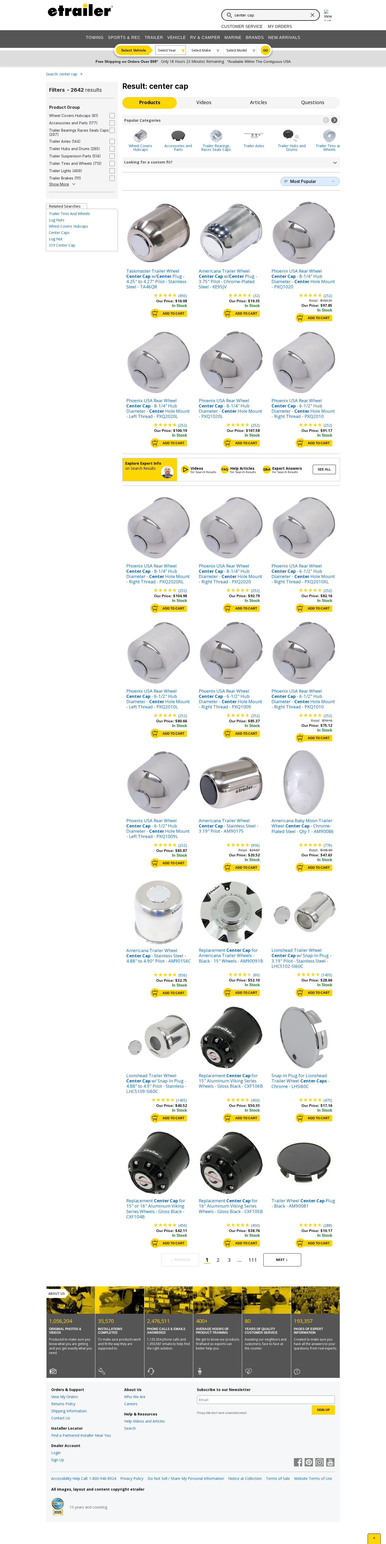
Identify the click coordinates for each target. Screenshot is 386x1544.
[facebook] (298, 1463)
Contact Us (60, 1417)
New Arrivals (284, 37)
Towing (95, 37)
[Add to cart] (155, 313)
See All (324, 469)
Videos (203, 102)
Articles (258, 102)
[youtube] (330, 1463)
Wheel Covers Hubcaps (140, 147)
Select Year (167, 50)
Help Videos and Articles (144, 1421)
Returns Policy (63, 1403)
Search (130, 1428)
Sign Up (57, 1459)
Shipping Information (69, 1410)
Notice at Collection (245, 1478)
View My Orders (64, 1396)
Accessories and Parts (178, 147)
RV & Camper (205, 37)
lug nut (55, 238)
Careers (130, 1403)
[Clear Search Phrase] (312, 15)
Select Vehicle (133, 50)
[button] (326, 120)
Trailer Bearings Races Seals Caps (216, 147)
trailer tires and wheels (69, 213)
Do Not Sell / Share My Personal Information (186, 1478)
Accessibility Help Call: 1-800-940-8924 (83, 1478)
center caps (59, 232)
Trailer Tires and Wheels (329, 147)
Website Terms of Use (313, 1478)
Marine (233, 37)
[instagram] (319, 1463)
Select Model (236, 50)
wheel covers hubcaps (68, 226)
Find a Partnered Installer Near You (81, 1435)
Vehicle (176, 37)
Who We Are (134, 1396)
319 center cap (62, 245)
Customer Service (242, 26)
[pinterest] (308, 1463)
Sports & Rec (124, 37)
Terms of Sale (278, 1478)
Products (149, 102)
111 (252, 1259)
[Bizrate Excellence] (57, 1507)
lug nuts (56, 219)
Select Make (201, 50)
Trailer (154, 37)
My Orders (280, 26)
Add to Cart (173, 313)
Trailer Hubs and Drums (292, 147)
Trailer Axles (253, 145)
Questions (312, 102)
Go (265, 50)
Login (56, 1452)
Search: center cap (62, 73)
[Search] (229, 15)
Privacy (201, 1413)
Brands (255, 37)
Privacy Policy (131, 1478)
